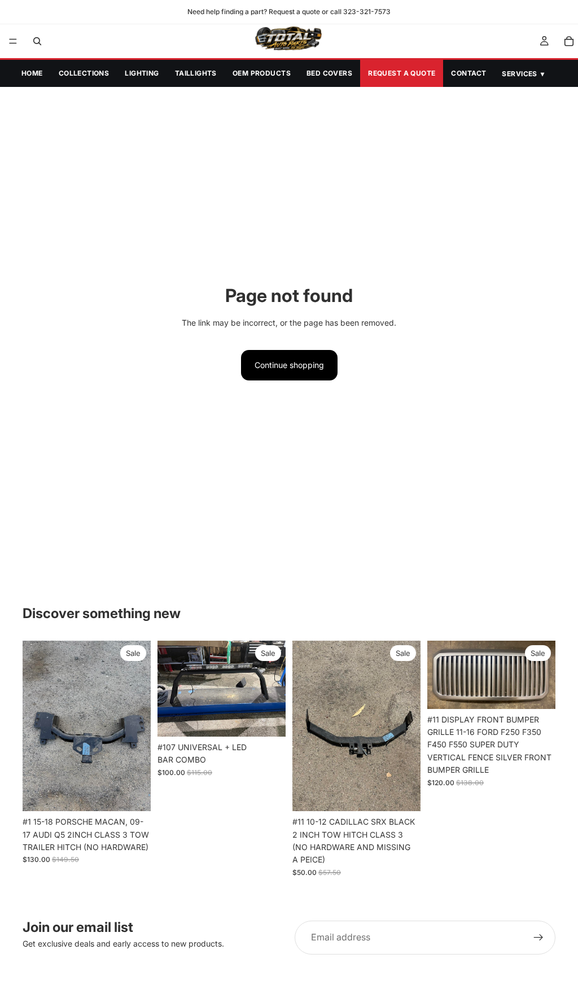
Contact (468, 73)
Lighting (142, 73)
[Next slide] (138, 725)
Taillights (196, 73)
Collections (84, 73)
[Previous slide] (35, 725)
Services (523, 73)
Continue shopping (289, 365)
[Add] (133, 793)
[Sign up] (538, 937)
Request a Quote (401, 73)
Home (32, 73)
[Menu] (13, 41)
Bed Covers (329, 73)
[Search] (37, 41)
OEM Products (262, 73)
